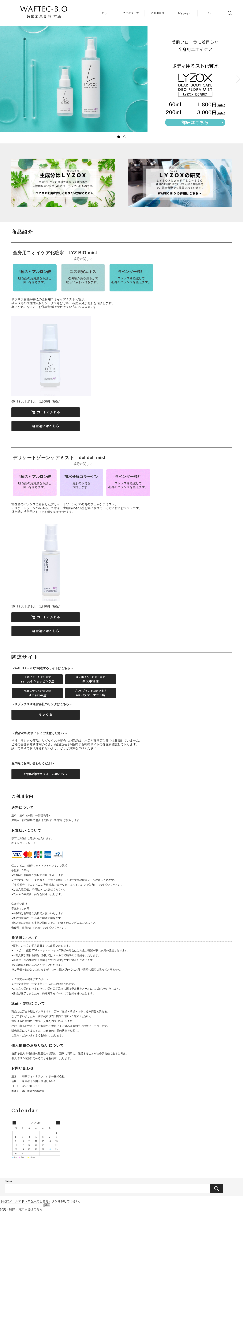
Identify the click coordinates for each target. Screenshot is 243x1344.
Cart (211, 13)
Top (104, 13)
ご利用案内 (157, 13)
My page (184, 13)
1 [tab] (118, 136)
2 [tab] (124, 136)
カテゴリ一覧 (131, 13)
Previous (5, 79)
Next (238, 79)
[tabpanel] (121, 79)
